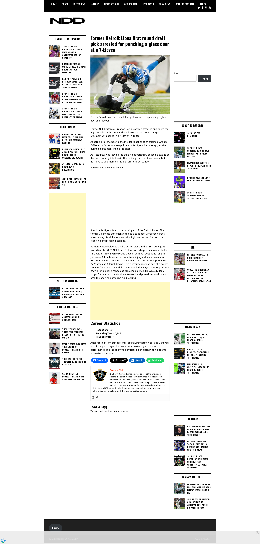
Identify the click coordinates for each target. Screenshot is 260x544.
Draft (65, 4)
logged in (107, 411)
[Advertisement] (130, 301)
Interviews (79, 4)
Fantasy (94, 4)
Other (203, 4)
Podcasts (148, 4)
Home (54, 4)
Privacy (55, 528)
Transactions (111, 4)
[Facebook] (97, 397)
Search (177, 73)
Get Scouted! (131, 4)
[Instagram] (93, 397)
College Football (185, 4)
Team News (164, 4)
